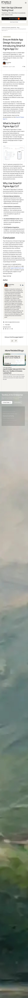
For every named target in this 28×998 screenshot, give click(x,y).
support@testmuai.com (17, 268)
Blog (18, 27)
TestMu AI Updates (6, 36)
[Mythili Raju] (14, 300)
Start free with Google (13, 18)
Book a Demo (17, 402)
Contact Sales (6, 402)
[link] (6, 2)
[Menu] (25, 3)
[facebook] (23, 66)
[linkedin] (24, 66)
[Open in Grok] (10, 329)
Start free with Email (14, 22)
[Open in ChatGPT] (3, 329)
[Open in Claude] (6, 329)
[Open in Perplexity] (8, 329)
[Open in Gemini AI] (12, 329)
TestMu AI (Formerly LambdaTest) (9, 27)
